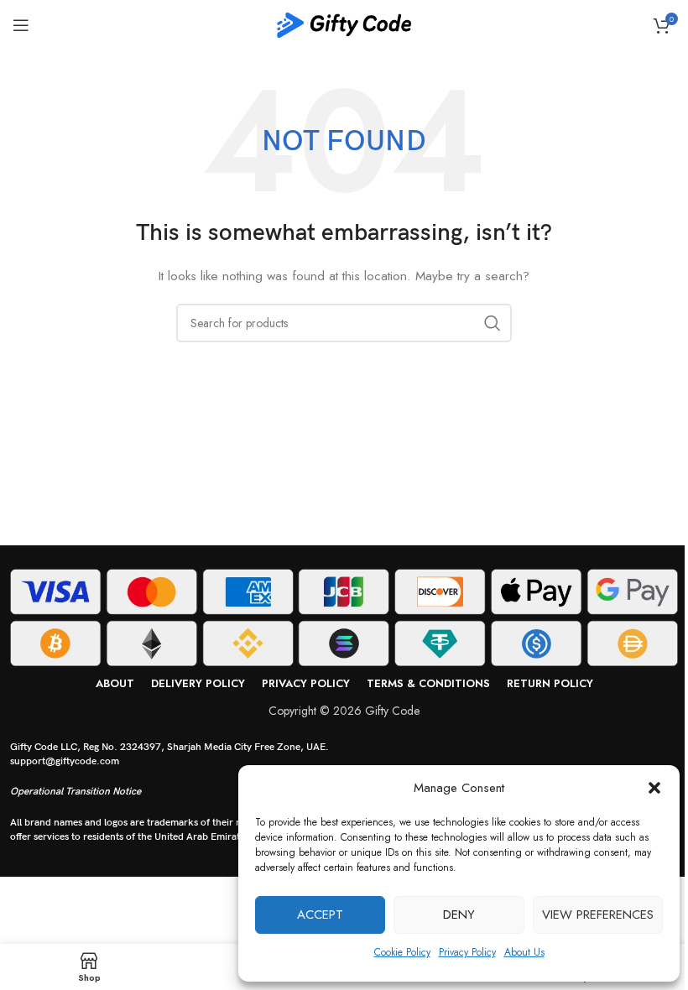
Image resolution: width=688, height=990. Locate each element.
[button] (654, 787)
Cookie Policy (402, 952)
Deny (459, 914)
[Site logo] (344, 23)
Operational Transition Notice (75, 791)
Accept (320, 914)
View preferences (598, 914)
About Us (524, 952)
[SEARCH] (492, 323)
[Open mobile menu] (21, 25)
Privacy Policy (467, 952)
